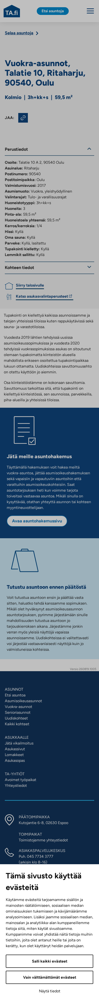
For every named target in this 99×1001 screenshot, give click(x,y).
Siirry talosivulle (30, 285)
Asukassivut (15, 749)
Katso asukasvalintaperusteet (42, 297)
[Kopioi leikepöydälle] (23, 118)
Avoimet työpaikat (20, 779)
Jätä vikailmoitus (19, 743)
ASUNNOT (14, 689)
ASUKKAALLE (17, 737)
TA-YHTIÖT (15, 774)
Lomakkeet (14, 754)
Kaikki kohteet (17, 724)
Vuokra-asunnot (18, 706)
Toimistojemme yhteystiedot (43, 840)
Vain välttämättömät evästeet (49, 977)
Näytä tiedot (49, 991)
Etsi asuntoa (15, 695)
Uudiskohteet (16, 718)
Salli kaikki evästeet (49, 961)
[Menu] (90, 11)
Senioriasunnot (18, 712)
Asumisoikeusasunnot (23, 701)
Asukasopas (15, 760)
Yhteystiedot (16, 785)
